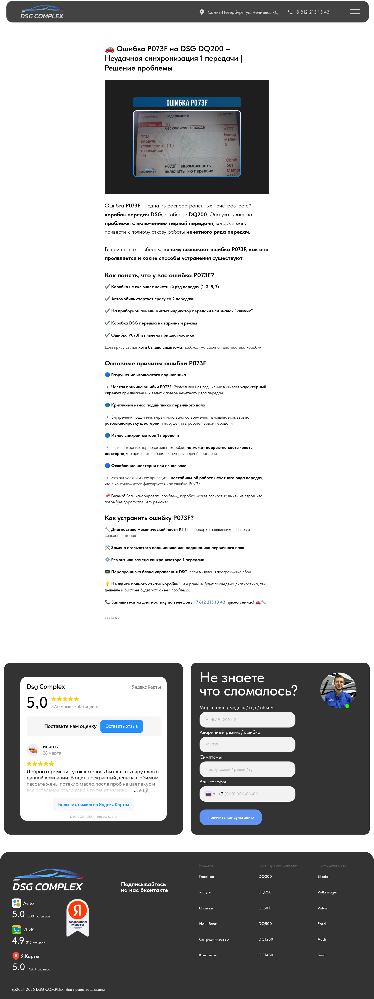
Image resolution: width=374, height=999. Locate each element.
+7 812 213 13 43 (209, 602)
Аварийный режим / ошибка (230, 732)
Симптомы (211, 757)
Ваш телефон (213, 782)
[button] (355, 11)
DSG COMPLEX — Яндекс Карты (93, 816)
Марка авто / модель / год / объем (237, 707)
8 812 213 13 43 (312, 12)
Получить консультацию (231, 817)
